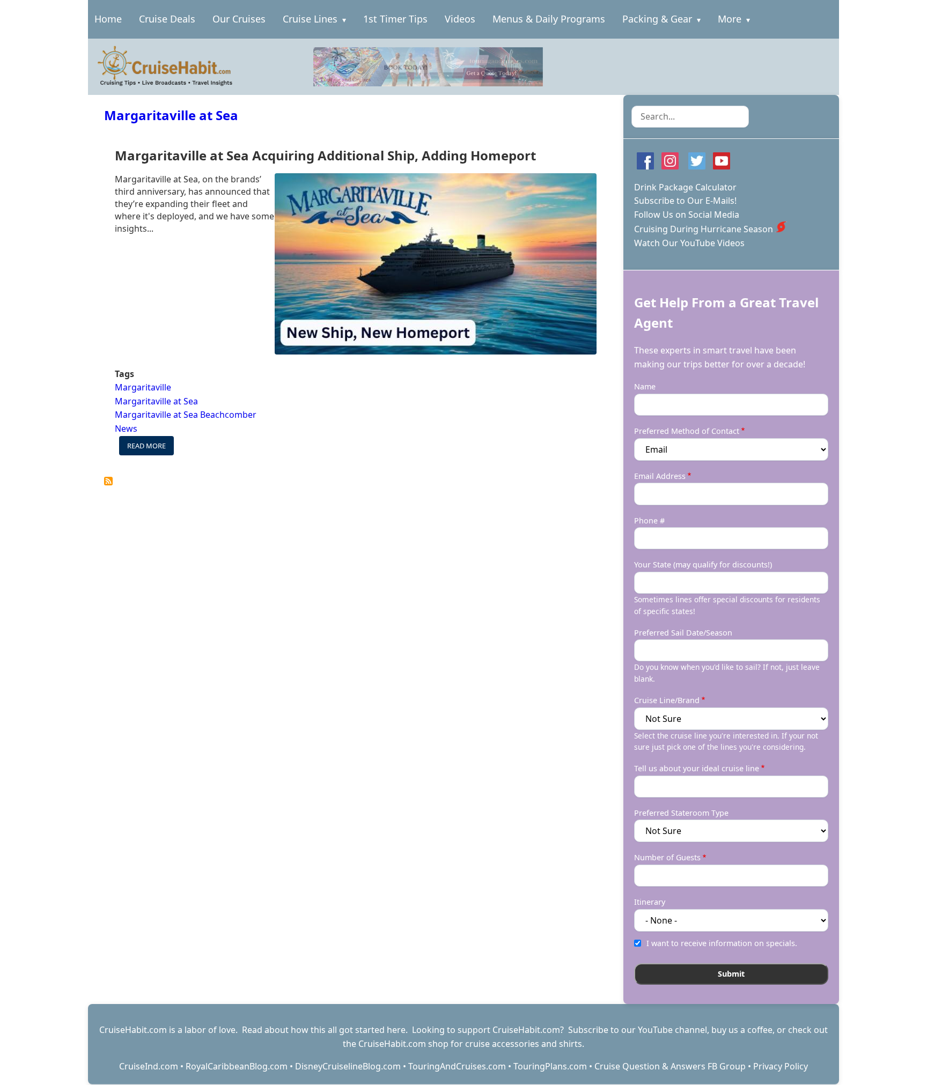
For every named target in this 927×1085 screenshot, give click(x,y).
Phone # (649, 520)
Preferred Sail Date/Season (683, 633)
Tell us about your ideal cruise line (696, 768)
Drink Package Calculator (685, 187)
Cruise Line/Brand (667, 700)
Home (108, 18)
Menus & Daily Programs (548, 18)
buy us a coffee (741, 1030)
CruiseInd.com (148, 1066)
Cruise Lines (310, 18)
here (396, 1030)
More (729, 18)
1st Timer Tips (395, 18)
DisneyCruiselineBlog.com (348, 1066)
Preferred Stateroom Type (681, 813)
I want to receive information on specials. (721, 943)
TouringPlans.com (550, 1066)
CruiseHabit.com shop (403, 1044)
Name (645, 386)
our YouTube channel (664, 1030)
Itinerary (649, 902)
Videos (460, 18)
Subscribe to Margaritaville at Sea (108, 481)
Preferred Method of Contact (686, 431)
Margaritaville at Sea (171, 115)
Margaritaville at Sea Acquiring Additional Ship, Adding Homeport (325, 155)
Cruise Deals (167, 18)
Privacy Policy (780, 1066)
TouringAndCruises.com (457, 1066)
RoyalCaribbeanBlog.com (237, 1066)
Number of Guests (667, 857)
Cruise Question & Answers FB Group (670, 1066)
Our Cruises (239, 18)
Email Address (660, 476)
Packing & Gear (657, 18)
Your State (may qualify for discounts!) (703, 564)
